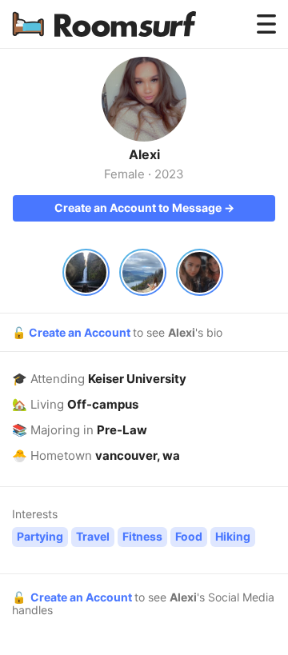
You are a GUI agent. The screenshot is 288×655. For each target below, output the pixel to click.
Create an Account (81, 332)
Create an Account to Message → (144, 207)
